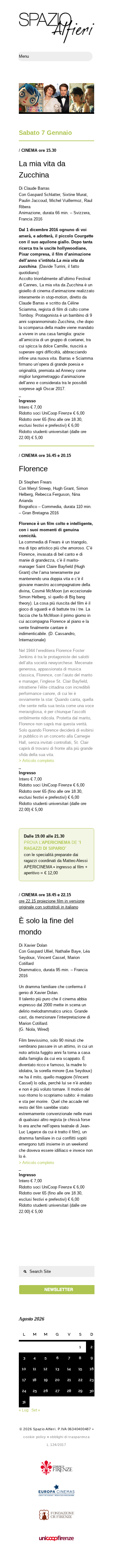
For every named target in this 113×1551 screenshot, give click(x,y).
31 (24, 1402)
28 (69, 1391)
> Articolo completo (36, 760)
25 (35, 1391)
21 (69, 1380)
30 (91, 1391)
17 (24, 1380)
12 (45, 1369)
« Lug (24, 1410)
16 (92, 1369)
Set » (35, 1410)
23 (91, 1380)
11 (34, 1369)
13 (57, 1369)
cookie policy (34, 1437)
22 (80, 1380)
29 (80, 1391)
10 (24, 1369)
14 (69, 1369)
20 (57, 1380)
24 (24, 1391)
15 (80, 1369)
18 (34, 1380)
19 (45, 1380)
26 (45, 1391)
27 (57, 1391)
